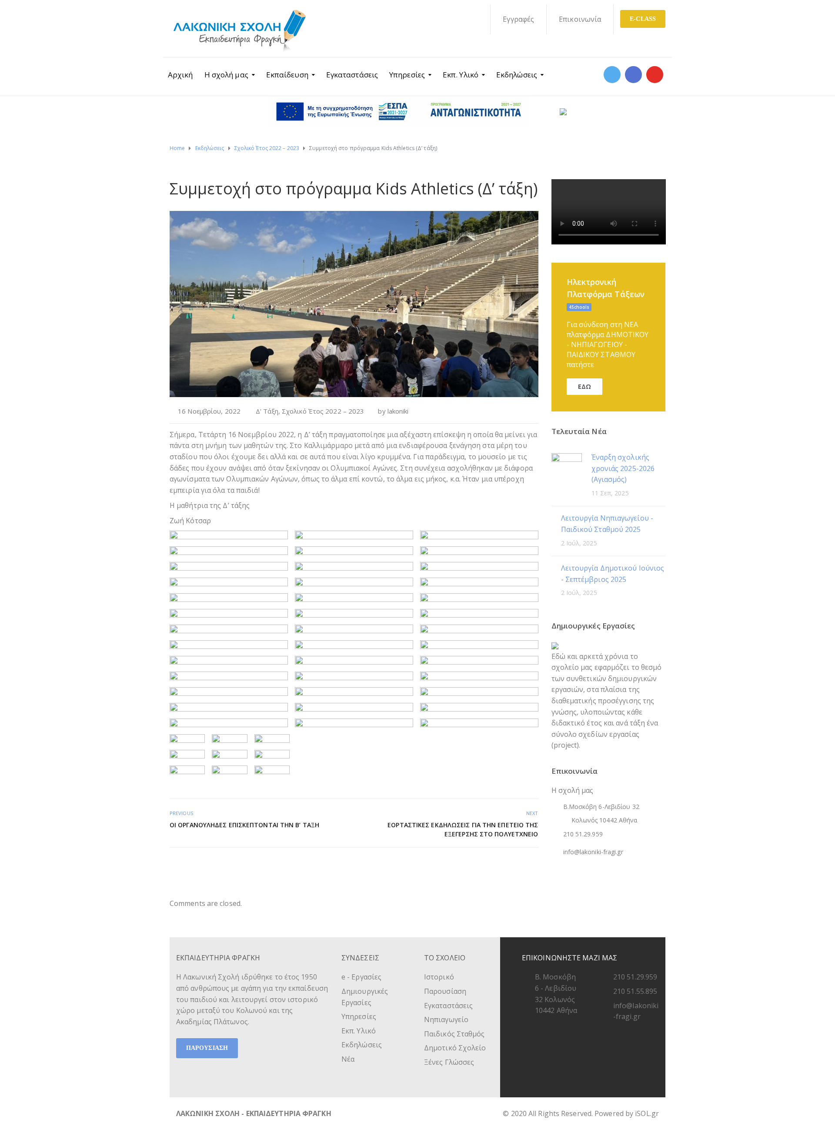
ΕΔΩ (584, 386)
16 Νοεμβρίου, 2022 (209, 411)
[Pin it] (523, 866)
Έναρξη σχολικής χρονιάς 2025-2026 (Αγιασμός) (623, 468)
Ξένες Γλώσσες (449, 1062)
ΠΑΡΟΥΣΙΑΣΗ (207, 1048)
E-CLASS (643, 19)
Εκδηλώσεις (516, 75)
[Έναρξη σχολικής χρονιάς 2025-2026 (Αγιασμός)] (566, 468)
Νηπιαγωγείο (446, 1019)
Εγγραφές (518, 19)
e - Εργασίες (361, 977)
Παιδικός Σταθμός (454, 1034)
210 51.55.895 (635, 991)
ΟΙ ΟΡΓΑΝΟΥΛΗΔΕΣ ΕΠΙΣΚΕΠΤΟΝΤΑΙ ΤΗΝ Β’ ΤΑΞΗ (244, 825)
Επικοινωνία (580, 19)
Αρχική (180, 75)
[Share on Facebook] (503, 866)
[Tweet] (513, 866)
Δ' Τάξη (267, 411)
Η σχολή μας (226, 75)
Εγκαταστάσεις (352, 75)
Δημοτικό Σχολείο (455, 1048)
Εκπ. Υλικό (460, 75)
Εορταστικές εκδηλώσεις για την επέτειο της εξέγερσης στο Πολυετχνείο (462, 829)
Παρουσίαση (445, 991)
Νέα (347, 1059)
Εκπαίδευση (287, 75)
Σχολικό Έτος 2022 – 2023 (323, 411)
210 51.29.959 (635, 977)
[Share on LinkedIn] (532, 866)
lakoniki (398, 411)
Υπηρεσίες (407, 75)
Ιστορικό (439, 977)
